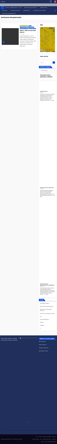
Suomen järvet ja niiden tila (47, 187)
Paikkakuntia (26, 10)
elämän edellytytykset (24, 28)
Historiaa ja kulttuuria (39, 10)
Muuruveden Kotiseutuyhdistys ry (46, 306)
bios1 (30, 25)
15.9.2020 (22, 34)
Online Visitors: (42, 341)
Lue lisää (52, 100)
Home (37, 436)
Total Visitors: (42, 350)
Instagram (42, 325)
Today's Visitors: (42, 344)
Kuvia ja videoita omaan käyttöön (50, 441)
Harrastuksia (43, 7)
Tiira (41, 316)
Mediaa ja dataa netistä (30, 7)
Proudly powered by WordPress (6, 439)
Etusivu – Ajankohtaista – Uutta (13, 7)
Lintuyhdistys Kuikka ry (44, 303)
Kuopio (41, 439)
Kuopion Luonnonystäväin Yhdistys (47, 313)
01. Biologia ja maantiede (24, 25)
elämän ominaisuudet (32, 28)
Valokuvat (5, 10)
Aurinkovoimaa (43, 91)
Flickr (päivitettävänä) (44, 319)
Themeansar (20, 439)
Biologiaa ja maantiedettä (9, 13)
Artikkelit (40, 436)
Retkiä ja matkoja (15, 10)
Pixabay (41, 322)
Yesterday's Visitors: (43, 347)
